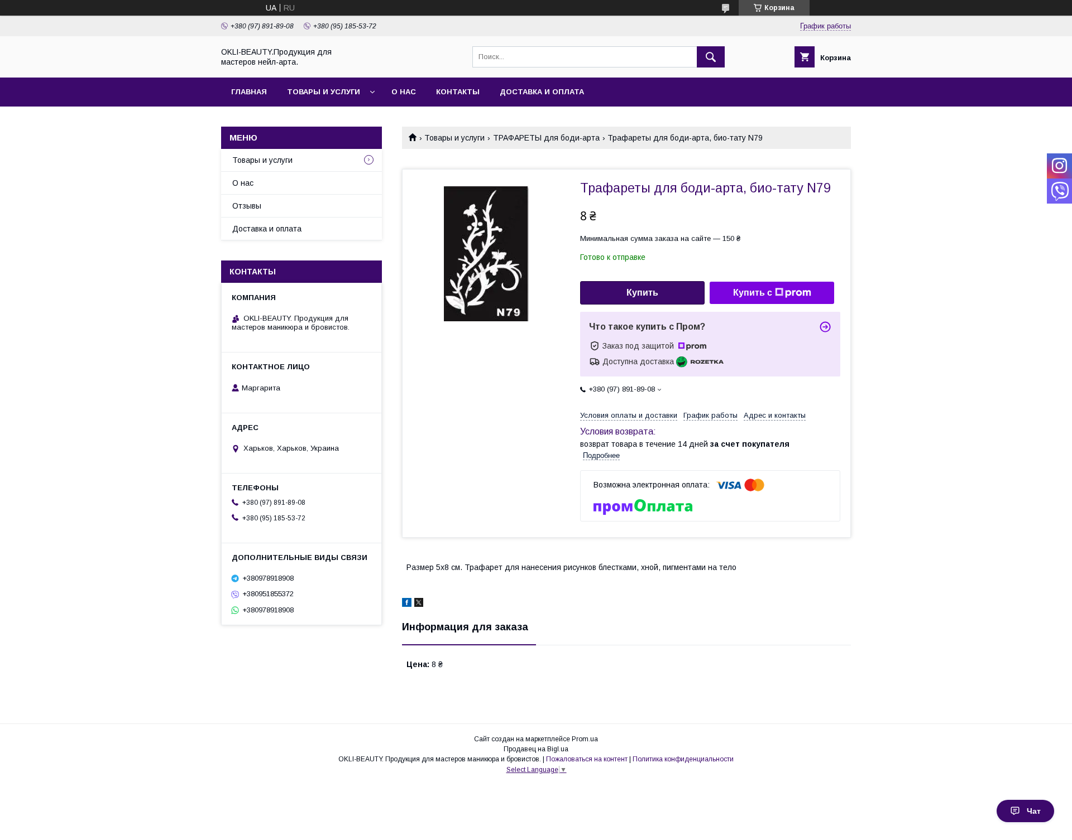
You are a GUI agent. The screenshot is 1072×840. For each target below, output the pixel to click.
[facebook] (406, 604)
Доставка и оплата (542, 92)
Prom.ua (585, 739)
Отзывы (246, 205)
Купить (642, 292)
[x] (418, 604)
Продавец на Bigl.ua (536, 749)
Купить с (752, 292)
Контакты (458, 92)
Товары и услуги (323, 92)
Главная (249, 92)
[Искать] (711, 56)
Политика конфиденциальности (683, 759)
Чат (1034, 811)
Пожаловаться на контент (587, 759)
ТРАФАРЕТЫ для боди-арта (546, 137)
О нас (403, 92)
